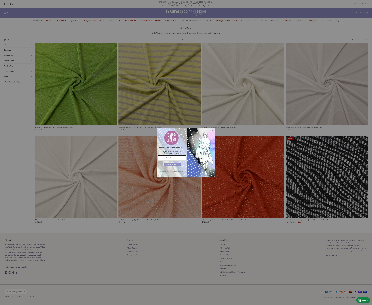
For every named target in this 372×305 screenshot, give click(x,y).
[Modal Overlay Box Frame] (186, 152)
